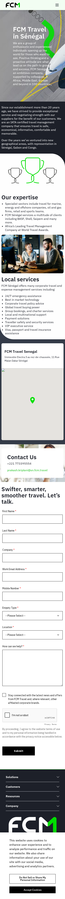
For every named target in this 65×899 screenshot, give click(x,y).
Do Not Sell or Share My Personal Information (32, 879)
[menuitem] (32, 777)
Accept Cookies (33, 889)
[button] (32, 400)
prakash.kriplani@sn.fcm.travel (27, 470)
